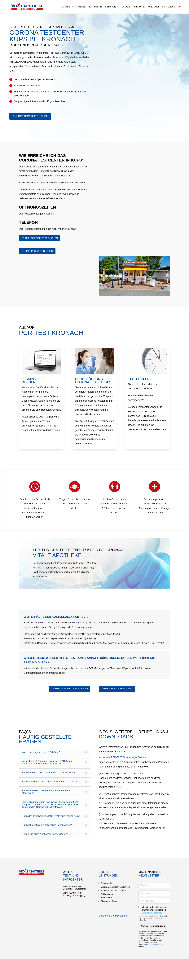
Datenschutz (105, 915)
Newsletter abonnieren (153, 926)
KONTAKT (153, 6)
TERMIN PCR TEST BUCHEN (37, 251)
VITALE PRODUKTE (133, 6)
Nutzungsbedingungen (147, 944)
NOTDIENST (169, 6)
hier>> (122, 751)
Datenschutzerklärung (152, 912)
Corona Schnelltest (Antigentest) (115, 887)
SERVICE (110, 6)
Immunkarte (106, 897)
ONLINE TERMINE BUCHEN (30, 116)
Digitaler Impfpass (109, 901)
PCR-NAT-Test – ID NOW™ (113, 890)
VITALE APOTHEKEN (74, 6)
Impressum (121, 915)
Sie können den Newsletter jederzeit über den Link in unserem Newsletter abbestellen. (153, 918)
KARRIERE (95, 6)
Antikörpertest (107, 894)
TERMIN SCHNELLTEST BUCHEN (40, 238)
